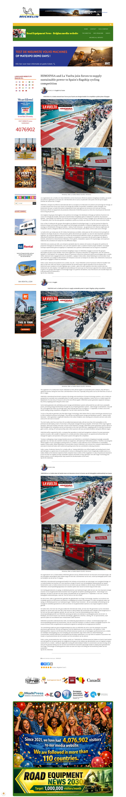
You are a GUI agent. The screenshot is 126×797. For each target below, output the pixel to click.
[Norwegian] (19, 87)
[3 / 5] (46, 667)
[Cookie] (4, 793)
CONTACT (93, 29)
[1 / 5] (42, 667)
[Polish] (16, 87)
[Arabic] (29, 81)
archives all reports (96, 37)
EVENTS (108, 33)
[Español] (23, 81)
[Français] (16, 81)
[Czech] (16, 90)
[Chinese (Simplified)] (23, 90)
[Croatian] (19, 90)
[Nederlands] (19, 84)
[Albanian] (26, 90)
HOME (86, 29)
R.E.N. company (103, 29)
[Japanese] (26, 81)
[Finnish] (26, 87)
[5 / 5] (51, 667)
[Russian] (26, 84)
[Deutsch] (16, 84)
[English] (19, 81)
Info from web (98, 33)
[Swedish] (29, 84)
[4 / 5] (48, 667)
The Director (86, 33)
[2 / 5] (44, 667)
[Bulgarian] (29, 87)
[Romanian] (32, 84)
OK (34, 203)
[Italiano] (32, 81)
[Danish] (32, 87)
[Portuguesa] (23, 84)
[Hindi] (23, 87)
